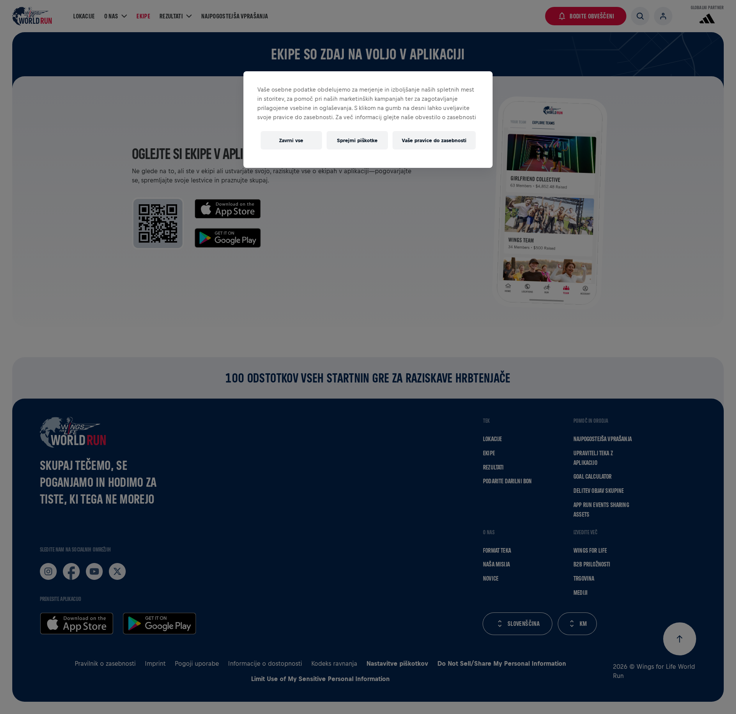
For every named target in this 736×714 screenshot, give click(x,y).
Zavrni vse (291, 140)
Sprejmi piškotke (357, 140)
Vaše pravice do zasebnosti (434, 140)
